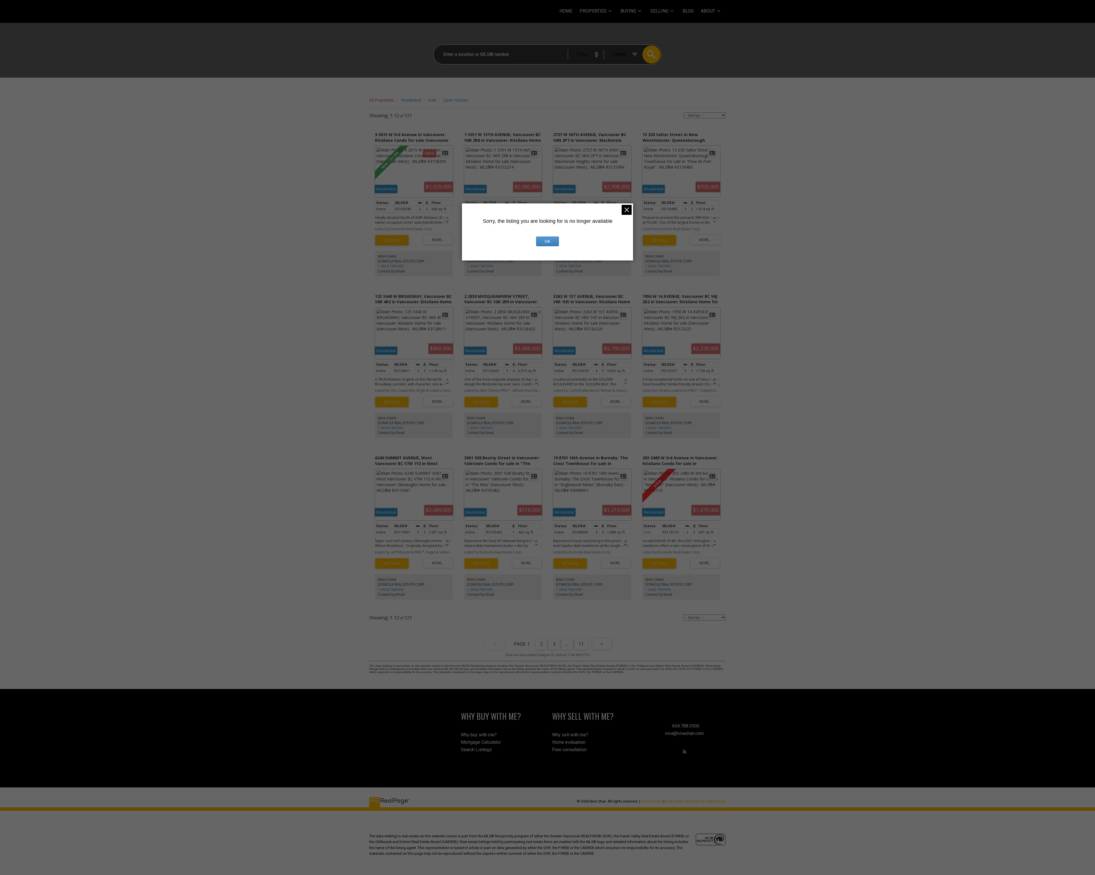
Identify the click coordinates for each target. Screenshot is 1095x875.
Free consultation (569, 749)
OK (547, 241)
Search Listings (476, 749)
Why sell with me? (570, 734)
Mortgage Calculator (481, 742)
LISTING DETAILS (392, 240)
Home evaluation (568, 742)
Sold (432, 100)
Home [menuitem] (565, 11)
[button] (685, 751)
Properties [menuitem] (593, 11)
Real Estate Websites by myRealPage (695, 801)
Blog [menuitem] (688, 11)
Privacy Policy (652, 801)
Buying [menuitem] (628, 11)
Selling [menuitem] (659, 11)
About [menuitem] (708, 11)
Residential (411, 100)
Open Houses (455, 100)
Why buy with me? (479, 734)
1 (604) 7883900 (390, 266)
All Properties (381, 100)
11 (581, 644)
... (567, 644)
